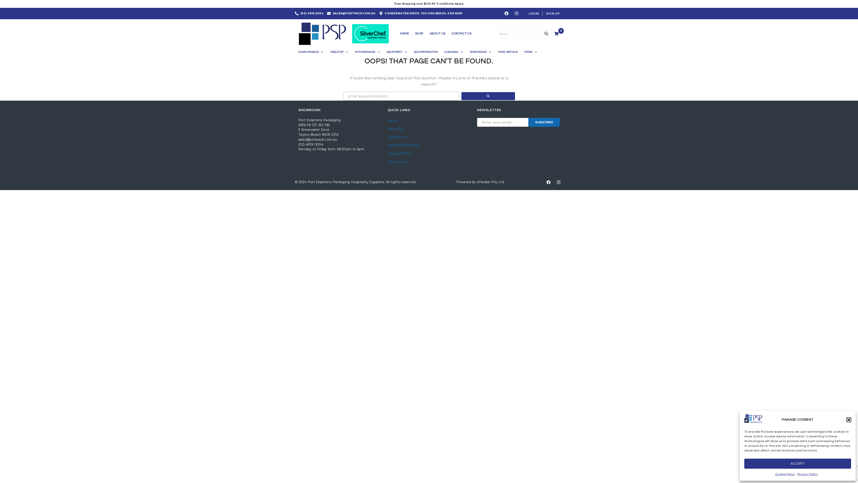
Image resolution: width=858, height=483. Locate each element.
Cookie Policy (785, 474)
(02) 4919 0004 (310, 144)
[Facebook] (506, 13)
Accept (798, 463)
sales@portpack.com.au (317, 140)
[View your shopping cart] (557, 34)
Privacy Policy (807, 474)
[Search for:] (401, 96)
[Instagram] (516, 13)
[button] (849, 419)
